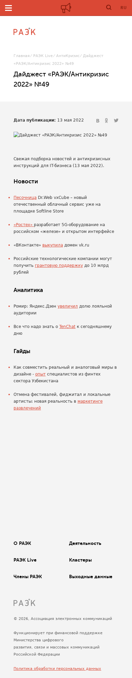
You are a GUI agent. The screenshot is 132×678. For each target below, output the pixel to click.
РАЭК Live (43, 56)
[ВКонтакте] (98, 121)
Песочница (25, 197)
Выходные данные (90, 576)
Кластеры (80, 560)
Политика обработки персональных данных (57, 668)
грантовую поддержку (59, 265)
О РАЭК (22, 543)
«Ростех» (24, 224)
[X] (116, 121)
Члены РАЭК (28, 576)
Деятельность (85, 543)
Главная (22, 56)
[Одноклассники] (107, 121)
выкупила (52, 245)
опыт (40, 374)
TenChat (67, 326)
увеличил (68, 306)
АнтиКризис (68, 56)
